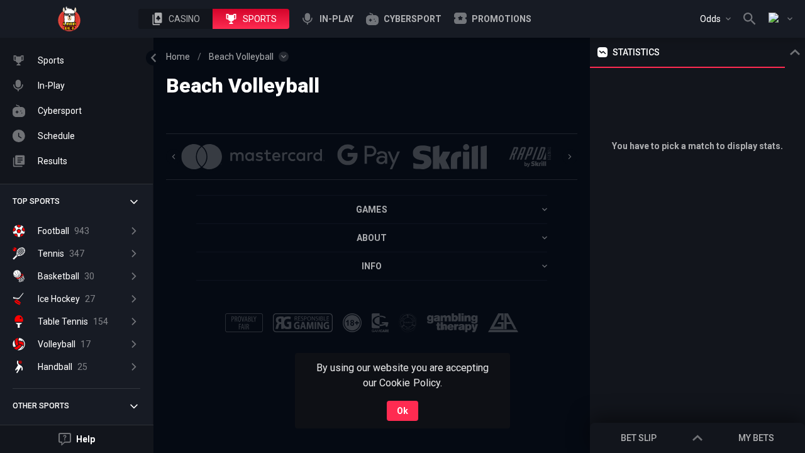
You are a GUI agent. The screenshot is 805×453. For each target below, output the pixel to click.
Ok (402, 411)
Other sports (41, 405)
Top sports (36, 201)
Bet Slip (639, 438)
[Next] (569, 156)
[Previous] (173, 156)
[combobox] (715, 18)
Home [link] (178, 57)
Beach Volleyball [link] (241, 57)
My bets (756, 438)
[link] (69, 18)
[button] (175, 19)
